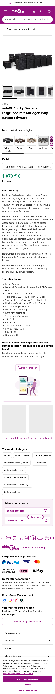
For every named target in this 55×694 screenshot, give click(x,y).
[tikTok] (21, 600)
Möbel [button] (7, 455)
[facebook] (4, 600)
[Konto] (34, 11)
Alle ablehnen (27, 685)
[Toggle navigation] (5, 11)
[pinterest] (16, 600)
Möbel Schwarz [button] (22, 455)
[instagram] (10, 600)
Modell (5, 158)
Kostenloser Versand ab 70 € (27, 2)
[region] (27, 675)
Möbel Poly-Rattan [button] (43, 455)
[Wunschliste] (41, 11)
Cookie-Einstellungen (27, 690)
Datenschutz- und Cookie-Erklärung (18, 673)
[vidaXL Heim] (18, 11)
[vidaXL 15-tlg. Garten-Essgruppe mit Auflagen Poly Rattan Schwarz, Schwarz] (27, 61)
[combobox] (27, 19)
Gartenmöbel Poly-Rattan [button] (15, 477)
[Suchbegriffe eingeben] (49, 19)
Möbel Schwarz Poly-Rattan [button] (16, 462)
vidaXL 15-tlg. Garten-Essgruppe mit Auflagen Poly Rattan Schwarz (25, 113)
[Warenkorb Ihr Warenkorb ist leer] (49, 11)
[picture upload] (27, 386)
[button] (8, 144)
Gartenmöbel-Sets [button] (12, 492)
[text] (11, 176)
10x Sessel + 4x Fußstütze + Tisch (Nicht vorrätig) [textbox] (28, 166)
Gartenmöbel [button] (40, 462)
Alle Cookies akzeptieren (27, 679)
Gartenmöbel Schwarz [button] (14, 470)
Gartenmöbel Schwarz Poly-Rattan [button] (18, 484)
